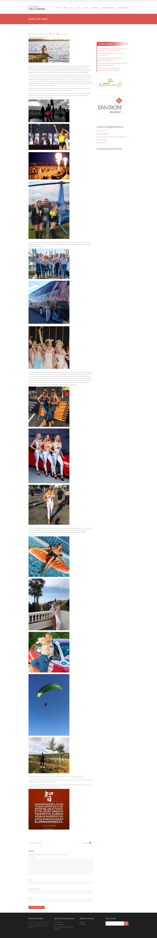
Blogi (65, 8)
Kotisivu (31, 898)
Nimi (30, 880)
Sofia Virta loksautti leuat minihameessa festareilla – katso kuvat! (110, 59)
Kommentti (32, 857)
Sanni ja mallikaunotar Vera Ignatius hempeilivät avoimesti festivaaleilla (109, 69)
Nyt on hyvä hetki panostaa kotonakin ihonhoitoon (112, 137)
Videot (86, 8)
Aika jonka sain (101, 143)
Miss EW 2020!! (101, 131)
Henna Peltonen (34, 34)
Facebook (82, 922)
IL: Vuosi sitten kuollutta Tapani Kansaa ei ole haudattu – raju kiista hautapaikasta (112, 49)
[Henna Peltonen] (37, 6)
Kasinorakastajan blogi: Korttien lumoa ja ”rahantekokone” (110, 54)
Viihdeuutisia (104, 44)
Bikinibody (95, 8)
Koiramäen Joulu (35, 843)
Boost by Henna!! (102, 140)
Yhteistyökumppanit (108, 8)
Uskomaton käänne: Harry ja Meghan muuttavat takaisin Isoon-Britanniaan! (112, 64)
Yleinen (53, 34)
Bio (72, 8)
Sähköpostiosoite (34, 889)
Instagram (82, 924)
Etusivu (58, 8)
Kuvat (78, 8)
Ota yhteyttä (122, 8)
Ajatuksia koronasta (102, 134)
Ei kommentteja (63, 34)
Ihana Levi (88, 843)
